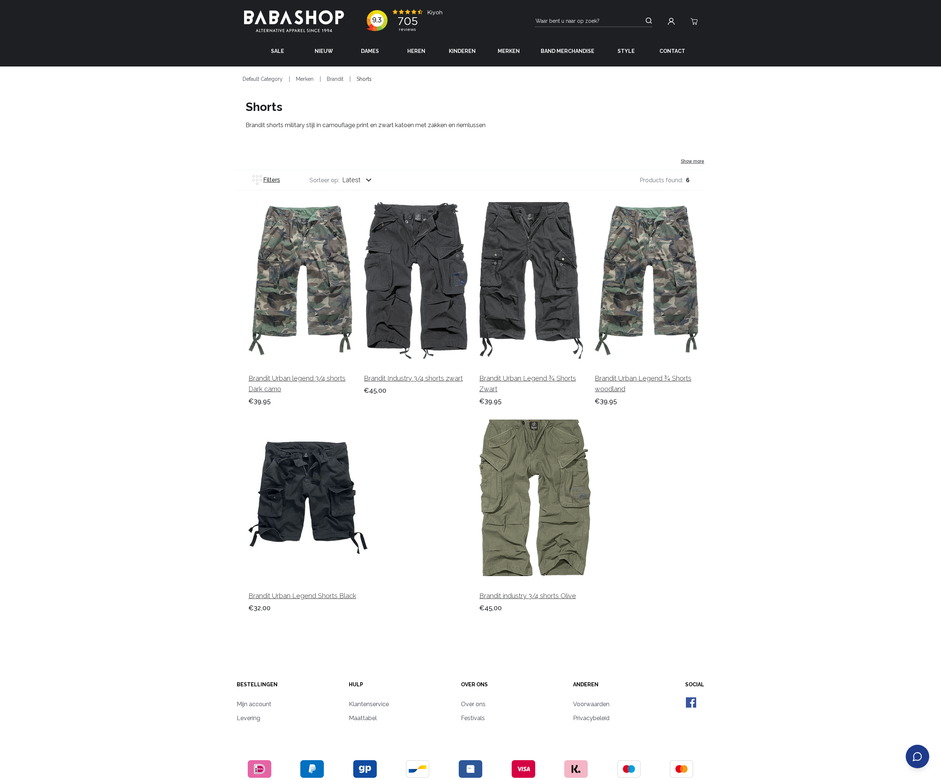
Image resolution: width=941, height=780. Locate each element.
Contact (672, 51)
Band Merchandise (567, 51)
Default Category (263, 79)
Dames (370, 51)
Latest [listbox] (351, 180)
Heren (416, 51)
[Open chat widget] (917, 756)
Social (694, 684)
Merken (509, 51)
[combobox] (364, 180)
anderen (585, 684)
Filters (271, 179)
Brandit (335, 79)
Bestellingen (257, 684)
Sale (277, 51)
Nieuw (324, 51)
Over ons (474, 684)
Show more (692, 161)
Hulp (356, 684)
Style (626, 51)
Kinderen (462, 51)
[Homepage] (294, 21)
